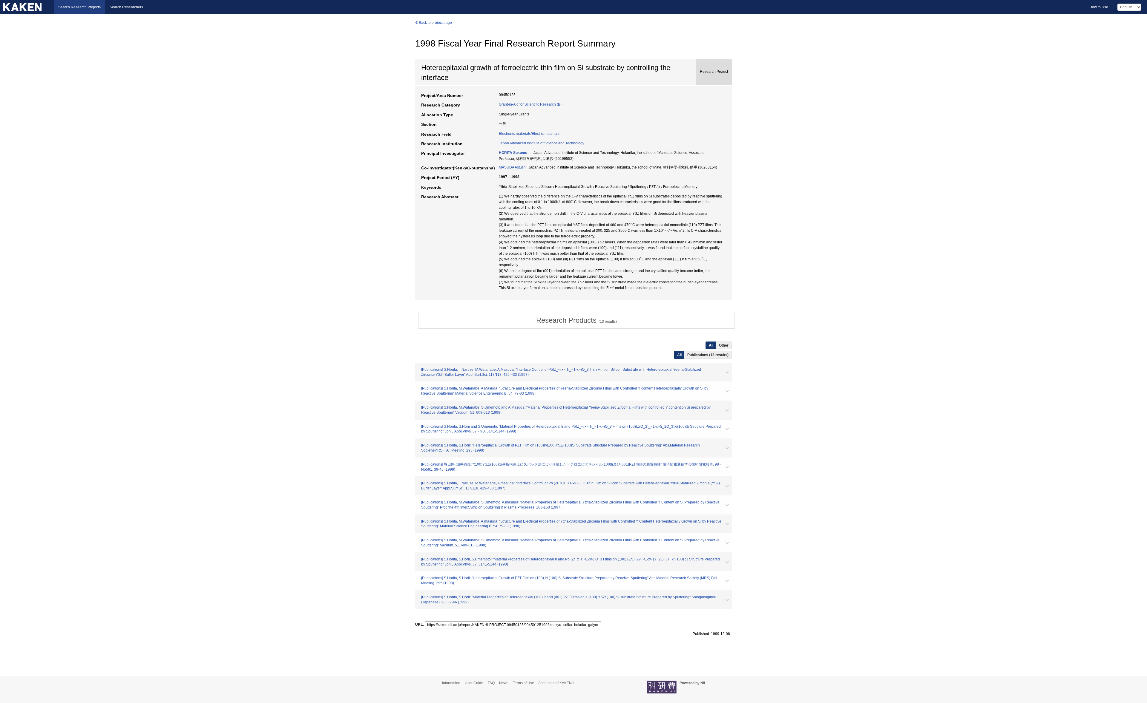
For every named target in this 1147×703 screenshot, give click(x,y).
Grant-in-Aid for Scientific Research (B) (530, 104)
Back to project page (435, 23)
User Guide (474, 683)
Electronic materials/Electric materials (529, 134)
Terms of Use (523, 683)
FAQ (491, 683)
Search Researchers (126, 7)
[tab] (576, 320)
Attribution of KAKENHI (556, 683)
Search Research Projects (79, 7)
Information (451, 683)
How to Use (1098, 7)
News (503, 683)
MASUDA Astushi (513, 167)
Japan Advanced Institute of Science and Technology (541, 143)
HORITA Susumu (513, 153)
